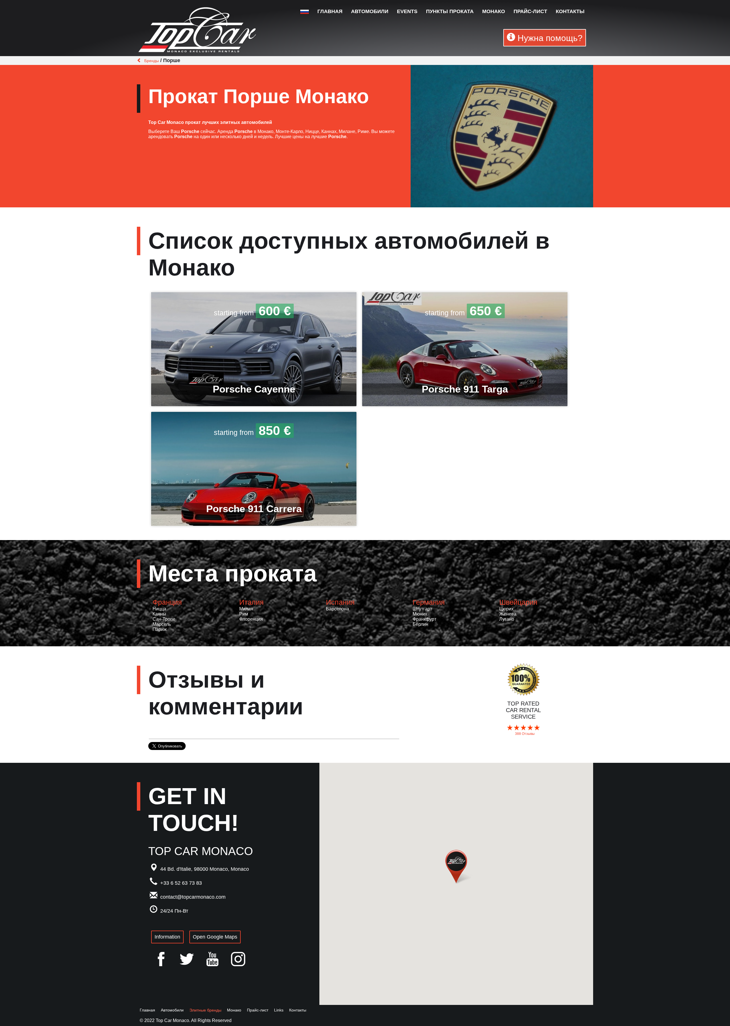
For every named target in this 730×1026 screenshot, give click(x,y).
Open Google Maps (215, 937)
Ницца (159, 608)
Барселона (337, 608)
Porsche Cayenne (254, 389)
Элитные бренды (205, 1010)
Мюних (420, 614)
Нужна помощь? (549, 38)
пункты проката (450, 11)
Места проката (232, 573)
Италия (251, 602)
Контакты (570, 11)
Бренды (151, 60)
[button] (456, 867)
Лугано (506, 619)
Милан (246, 608)
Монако (493, 11)
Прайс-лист (530, 11)
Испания (340, 602)
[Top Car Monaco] (198, 31)
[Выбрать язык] (304, 12)
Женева (507, 614)
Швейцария (518, 602)
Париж (160, 629)
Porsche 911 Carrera (254, 508)
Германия (429, 602)
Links (278, 1010)
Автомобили (369, 11)
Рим (243, 614)
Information (167, 937)
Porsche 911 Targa (465, 389)
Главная (329, 11)
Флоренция (251, 619)
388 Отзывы (525, 734)
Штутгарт (422, 608)
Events (407, 11)
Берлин (420, 624)
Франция (167, 602)
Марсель (162, 624)
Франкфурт (424, 619)
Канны (159, 614)
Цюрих (506, 608)
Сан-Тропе (164, 619)
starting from (252, 313)
